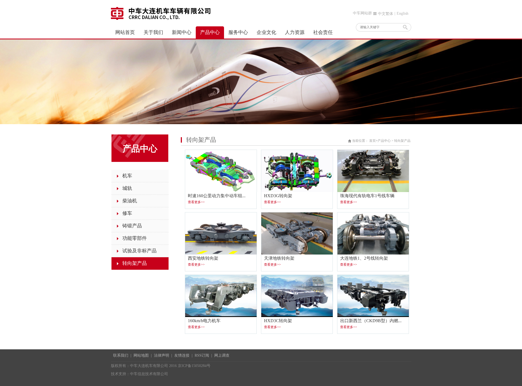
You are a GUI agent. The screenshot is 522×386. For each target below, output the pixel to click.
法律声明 (161, 355)
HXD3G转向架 (278, 195)
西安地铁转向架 (203, 258)
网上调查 (221, 355)
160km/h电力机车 (204, 320)
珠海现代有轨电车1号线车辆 (367, 195)
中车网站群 (362, 13)
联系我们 (120, 355)
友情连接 (181, 355)
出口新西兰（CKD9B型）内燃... (371, 320)
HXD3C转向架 (278, 320)
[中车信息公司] (162, 13)
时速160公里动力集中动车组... (217, 195)
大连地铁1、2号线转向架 (364, 258)
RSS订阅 (202, 355)
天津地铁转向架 (279, 258)
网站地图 (141, 355)
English (402, 13)
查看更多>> (196, 202)
